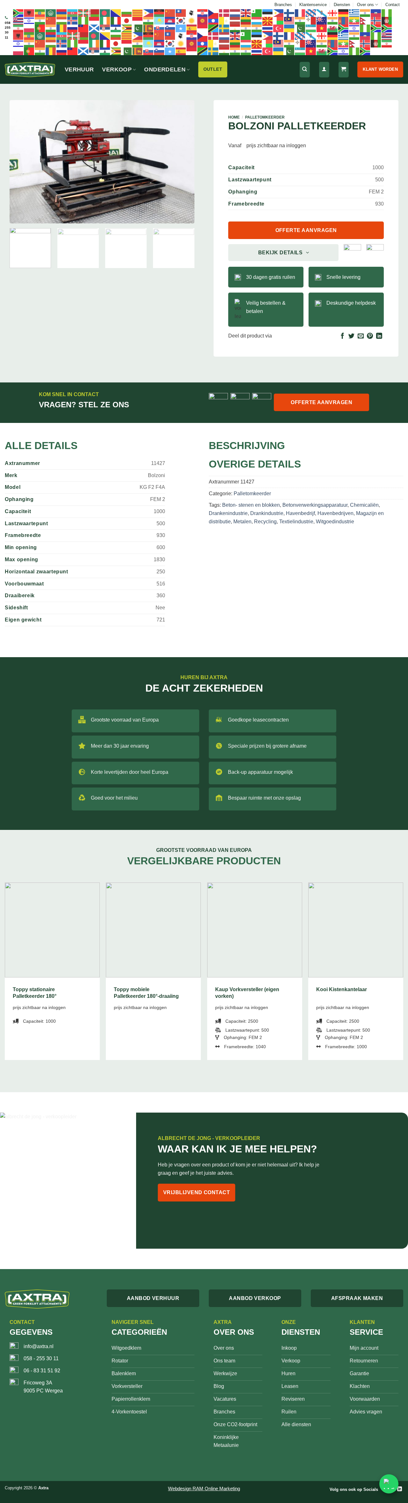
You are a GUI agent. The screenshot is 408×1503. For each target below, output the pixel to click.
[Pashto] (387, 20)
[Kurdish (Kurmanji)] (191, 20)
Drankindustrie (266, 513)
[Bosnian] (116, 13)
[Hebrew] (29, 20)
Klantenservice (313, 4)
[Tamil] (246, 28)
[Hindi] (40, 20)
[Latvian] (235, 20)
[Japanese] (126, 20)
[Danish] (224, 13)
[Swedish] (224, 28)
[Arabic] (51, 13)
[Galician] (322, 13)
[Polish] (29, 28)
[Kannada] (148, 20)
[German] (343, 13)
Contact (392, 4)
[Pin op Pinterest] (370, 336)
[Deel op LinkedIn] (379, 336)
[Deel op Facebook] (342, 336)
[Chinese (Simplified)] (170, 13)
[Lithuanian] (246, 20)
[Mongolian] (343, 20)
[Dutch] (235, 13)
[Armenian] (61, 13)
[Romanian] (61, 28)
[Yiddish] (354, 28)
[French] (300, 13)
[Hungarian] (61, 20)
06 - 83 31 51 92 (42, 1370)
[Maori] (322, 20)
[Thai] (267, 28)
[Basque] (83, 13)
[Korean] (181, 20)
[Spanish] (191, 28)
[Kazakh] (159, 20)
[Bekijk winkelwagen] (344, 69)
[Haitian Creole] (376, 13)
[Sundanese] (202, 28)
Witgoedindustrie (335, 521)
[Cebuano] (148, 13)
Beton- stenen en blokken (251, 505)
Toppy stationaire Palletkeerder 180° (34, 993)
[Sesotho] (116, 28)
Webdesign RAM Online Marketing (204, 1488)
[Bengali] (105, 13)
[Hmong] (51, 20)
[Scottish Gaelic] (94, 28)
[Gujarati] (365, 13)
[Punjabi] (51, 28)
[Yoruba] (365, 28)
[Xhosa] (343, 28)
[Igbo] (83, 20)
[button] (18, 215)
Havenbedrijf (300, 513)
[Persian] (18, 28)
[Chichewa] (159, 13)
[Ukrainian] (289, 28)
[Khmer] (170, 20)
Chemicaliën (364, 505)
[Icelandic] (72, 20)
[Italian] (116, 20)
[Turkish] (278, 28)
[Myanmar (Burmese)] (354, 20)
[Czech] (213, 13)
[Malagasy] (278, 20)
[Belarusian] (94, 13)
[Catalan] (137, 13)
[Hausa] (387, 13)
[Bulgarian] (126, 13)
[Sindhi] (137, 28)
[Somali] (181, 28)
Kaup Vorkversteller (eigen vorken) (247, 993)
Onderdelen (165, 69)
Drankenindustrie (228, 513)
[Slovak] (159, 28)
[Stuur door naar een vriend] (361, 336)
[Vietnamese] (322, 28)
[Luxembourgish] (256, 20)
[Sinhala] (148, 28)
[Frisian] (311, 13)
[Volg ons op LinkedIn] (399, 1489)
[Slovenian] (170, 28)
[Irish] (105, 20)
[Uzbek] (311, 28)
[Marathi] (332, 20)
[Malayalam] (300, 20)
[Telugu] (256, 28)
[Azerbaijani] (72, 13)
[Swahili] (213, 28)
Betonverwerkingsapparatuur (314, 505)
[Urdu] (300, 28)
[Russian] (72, 28)
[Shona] (126, 28)
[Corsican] (191, 13)
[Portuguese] (40, 28)
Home (234, 117)
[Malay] (289, 20)
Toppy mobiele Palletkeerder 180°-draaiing (146, 993)
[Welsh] (332, 28)
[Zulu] (376, 28)
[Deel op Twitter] (351, 336)
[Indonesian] (94, 20)
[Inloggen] (324, 69)
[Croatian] (202, 13)
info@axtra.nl (39, 1346)
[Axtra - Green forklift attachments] (30, 70)
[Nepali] (365, 20)
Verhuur (79, 69)
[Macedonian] (267, 20)
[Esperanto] (256, 13)
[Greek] (354, 13)
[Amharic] (40, 13)
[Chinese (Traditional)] (181, 13)
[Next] (182, 161)
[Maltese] (311, 20)
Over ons (365, 4)
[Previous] (21, 161)
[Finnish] (289, 13)
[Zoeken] (305, 69)
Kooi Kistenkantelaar (341, 989)
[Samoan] (83, 28)
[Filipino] (278, 13)
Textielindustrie (296, 521)
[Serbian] (105, 28)
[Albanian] (29, 13)
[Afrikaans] (18, 13)
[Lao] (213, 20)
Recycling (265, 521)
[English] (246, 13)
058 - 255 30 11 (41, 1358)
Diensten (342, 4)
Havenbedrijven (335, 513)
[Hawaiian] (18, 20)
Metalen (242, 521)
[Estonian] (267, 13)
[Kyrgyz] (202, 20)
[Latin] (224, 20)
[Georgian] (332, 13)
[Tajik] (235, 28)
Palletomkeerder (265, 117)
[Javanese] (137, 20)
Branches (283, 4)
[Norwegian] (376, 20)
